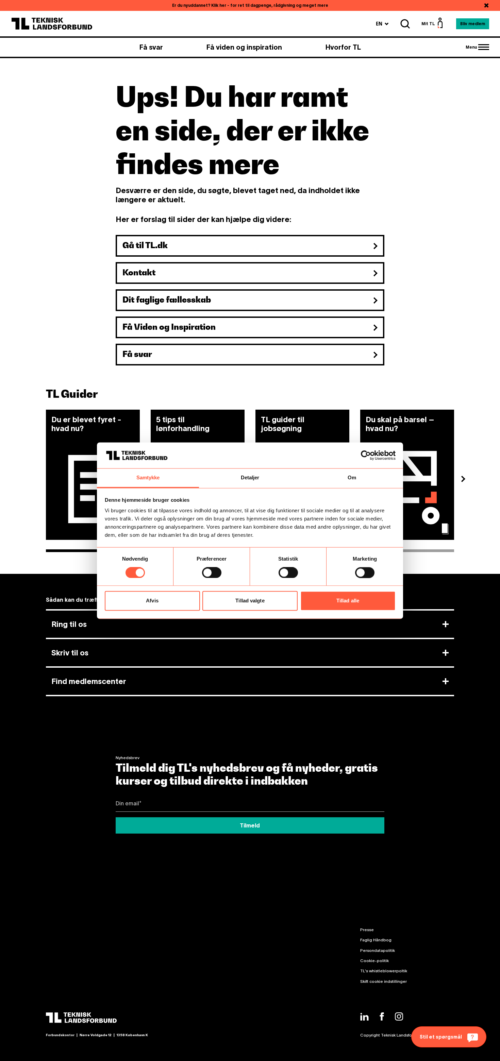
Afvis (152, 601)
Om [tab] (352, 478)
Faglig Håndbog (375, 940)
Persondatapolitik (377, 950)
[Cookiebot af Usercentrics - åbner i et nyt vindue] (366, 455)
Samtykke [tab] (148, 478)
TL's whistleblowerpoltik (383, 971)
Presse (367, 929)
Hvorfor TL (343, 47)
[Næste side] (465, 479)
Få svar (151, 47)
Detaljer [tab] (250, 478)
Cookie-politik (374, 960)
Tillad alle (347, 601)
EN (382, 24)
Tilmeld (250, 825)
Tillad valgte (249, 601)
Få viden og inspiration (244, 47)
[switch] (211, 572)
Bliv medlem (472, 23)
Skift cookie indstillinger (383, 981)
